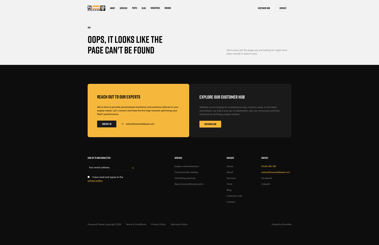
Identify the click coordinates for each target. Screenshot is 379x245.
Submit (132, 168)
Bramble (286, 224)
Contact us (106, 124)
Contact (283, 8)
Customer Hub (210, 124)
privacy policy (95, 180)
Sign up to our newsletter (100, 158)
